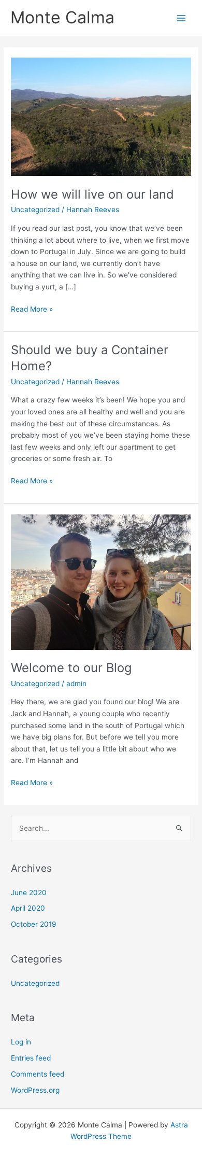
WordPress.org (35, 1090)
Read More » (32, 308)
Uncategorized (35, 209)
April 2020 (28, 908)
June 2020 (29, 892)
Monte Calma (62, 17)
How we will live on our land (92, 194)
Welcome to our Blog (71, 667)
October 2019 (33, 924)
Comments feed (37, 1074)
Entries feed (31, 1058)
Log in (21, 1042)
